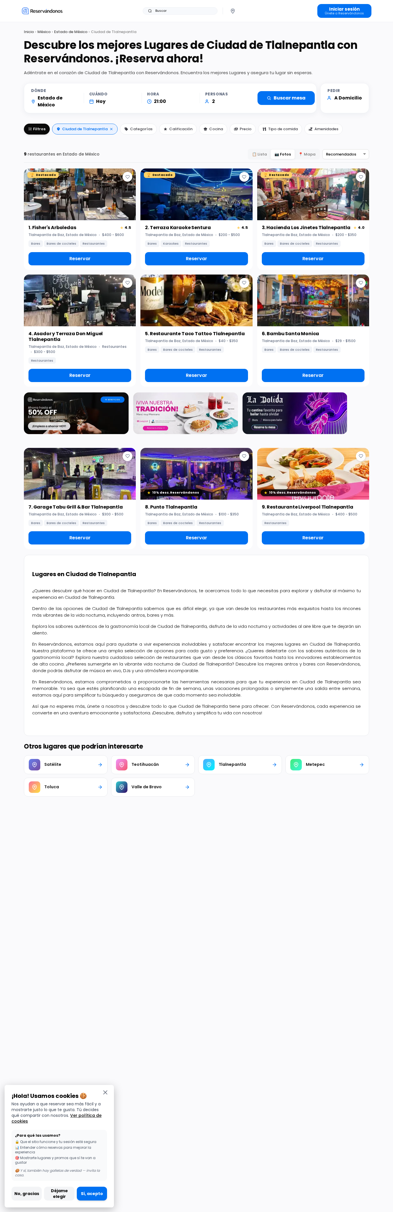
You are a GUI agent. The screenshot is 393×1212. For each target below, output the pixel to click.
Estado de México (70, 31)
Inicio (29, 31)
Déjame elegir (59, 1193)
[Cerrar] (105, 1092)
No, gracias (26, 1193)
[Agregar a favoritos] (127, 177)
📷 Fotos (282, 154)
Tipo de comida (283, 129)
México (44, 31)
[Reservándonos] (42, 10)
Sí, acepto (92, 1193)
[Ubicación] (232, 11)
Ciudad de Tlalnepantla (85, 129)
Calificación (180, 129)
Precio (245, 129)
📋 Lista (259, 154)
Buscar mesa (290, 98)
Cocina (216, 129)
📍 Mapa (307, 154)
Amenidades (326, 129)
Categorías (141, 129)
